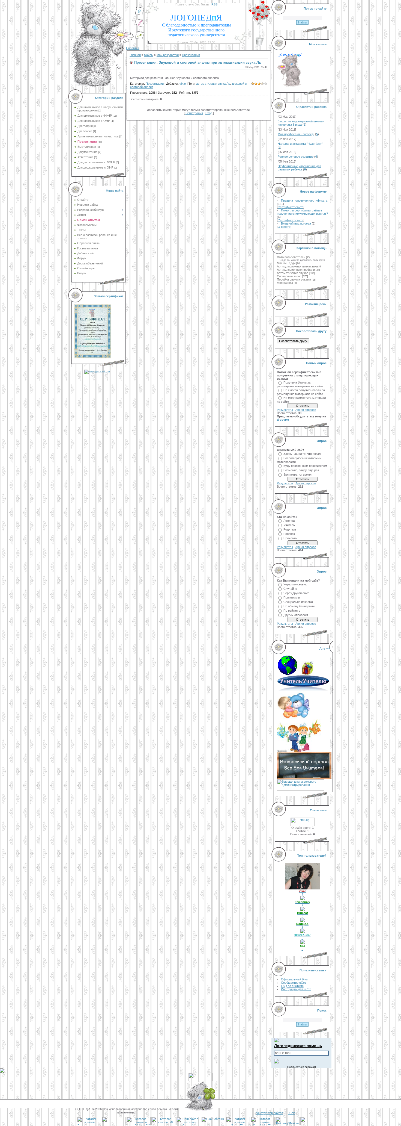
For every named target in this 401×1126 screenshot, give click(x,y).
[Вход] (139, 38)
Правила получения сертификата (304, 200)
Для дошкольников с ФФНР (96, 162)
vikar (182, 83)
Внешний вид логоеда (296, 223)
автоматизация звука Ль (213, 83)
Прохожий (290, 538)
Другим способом (295, 615)
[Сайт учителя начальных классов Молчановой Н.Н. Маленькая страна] (289, 673)
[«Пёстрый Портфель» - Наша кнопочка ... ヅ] (307, 673)
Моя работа (285, 282)
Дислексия (84, 131)
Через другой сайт (296, 593)
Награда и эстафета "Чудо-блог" (300, 143)
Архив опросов (305, 409)
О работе (284, 226)
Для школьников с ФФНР (94, 115)
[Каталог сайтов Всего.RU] (238, 1124)
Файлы (148, 55)
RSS (214, 4)
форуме (283, 419)
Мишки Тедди (286, 263)
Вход (208, 113)
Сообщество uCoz (293, 982)
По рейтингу (291, 610)
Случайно (290, 588)
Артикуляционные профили (296, 269)
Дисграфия (85, 126)
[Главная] (139, 14)
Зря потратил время (297, 474)
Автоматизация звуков (292, 273)
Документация (87, 152)
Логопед (289, 520)
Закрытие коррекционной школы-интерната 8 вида (301, 123)
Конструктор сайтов (269, 1113)
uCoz (291, 1113)
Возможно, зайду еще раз (301, 470)
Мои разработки (168, 55)
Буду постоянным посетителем (305, 465)
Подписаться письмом (301, 1066)
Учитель (289, 525)
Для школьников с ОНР (93, 120)
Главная (135, 55)
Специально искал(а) (298, 601)
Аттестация (85, 157)
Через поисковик (295, 584)
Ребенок (289, 533)
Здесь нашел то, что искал (302, 453)
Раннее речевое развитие (295, 156)
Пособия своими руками (294, 279)
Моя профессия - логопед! (296, 134)
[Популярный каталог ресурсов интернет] (114, 1124)
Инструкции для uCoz (296, 989)
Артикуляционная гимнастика (97, 136)
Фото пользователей (291, 257)
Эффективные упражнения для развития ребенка (299, 167)
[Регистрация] (139, 26)
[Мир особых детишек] (293, 717)
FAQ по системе (292, 986)
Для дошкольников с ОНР (95, 167)
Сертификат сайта (290, 207)
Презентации (87, 141)
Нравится (132, 48)
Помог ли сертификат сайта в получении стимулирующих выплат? (302, 212)
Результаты (285, 409)
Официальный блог (294, 979)
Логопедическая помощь (298, 1046)
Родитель (290, 529)
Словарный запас (289, 276)
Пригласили (291, 597)
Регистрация (194, 113)
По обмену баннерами (299, 606)
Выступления (86, 146)
